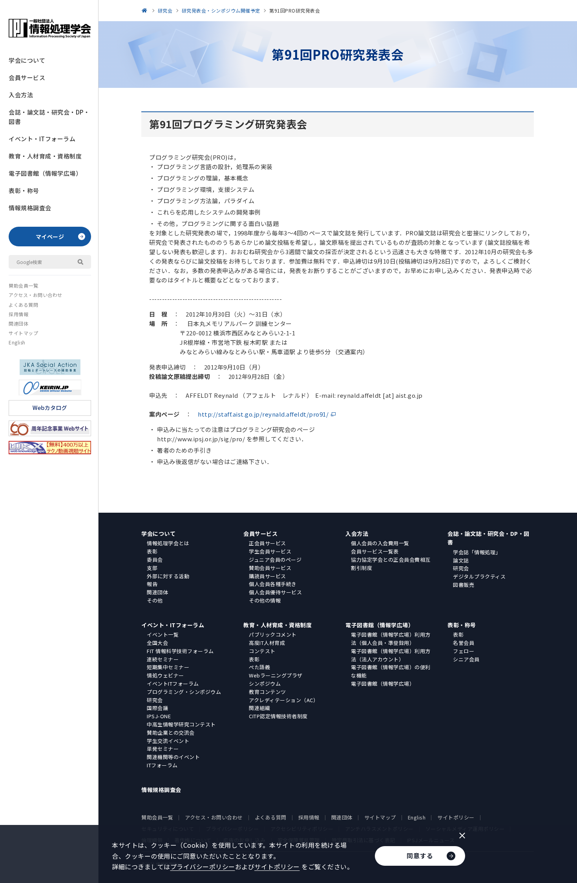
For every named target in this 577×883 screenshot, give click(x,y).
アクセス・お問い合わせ (35, 294)
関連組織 (259, 708)
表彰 (152, 551)
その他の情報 (265, 600)
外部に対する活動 (168, 576)
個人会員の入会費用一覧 (380, 543)
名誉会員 (463, 642)
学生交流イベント (168, 741)
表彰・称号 (24, 190)
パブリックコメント (273, 634)
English (17, 342)
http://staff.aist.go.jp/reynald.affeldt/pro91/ (263, 414)
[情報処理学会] (145, 10)
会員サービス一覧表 (375, 551)
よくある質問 (23, 304)
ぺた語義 (259, 667)
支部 (152, 568)
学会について (27, 60)
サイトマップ (23, 333)
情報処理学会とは (168, 543)
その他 (155, 600)
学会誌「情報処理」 (477, 552)
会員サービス (27, 77)
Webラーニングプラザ (276, 675)
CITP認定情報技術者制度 (278, 716)
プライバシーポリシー (202, 866)
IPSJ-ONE (159, 716)
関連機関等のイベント (173, 757)
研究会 (461, 568)
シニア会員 (466, 659)
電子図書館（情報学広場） (45, 173)
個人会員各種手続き (273, 584)
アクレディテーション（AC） (283, 700)
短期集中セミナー (168, 667)
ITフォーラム (162, 765)
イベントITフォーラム (173, 683)
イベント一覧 (163, 634)
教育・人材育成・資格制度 (45, 156)
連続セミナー (163, 659)
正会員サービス (267, 543)
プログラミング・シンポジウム (184, 691)
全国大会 (157, 642)
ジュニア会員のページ (275, 559)
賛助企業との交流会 (171, 732)
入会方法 (21, 95)
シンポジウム (265, 683)
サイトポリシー (456, 817)
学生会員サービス (270, 551)
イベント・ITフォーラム (42, 139)
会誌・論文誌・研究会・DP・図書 (49, 117)
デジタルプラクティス (479, 576)
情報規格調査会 (30, 208)
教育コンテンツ (267, 691)
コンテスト (262, 651)
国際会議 (157, 708)
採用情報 (18, 314)
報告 (152, 584)
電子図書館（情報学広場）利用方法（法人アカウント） (391, 655)
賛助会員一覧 (23, 285)
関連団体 (18, 323)
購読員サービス (267, 576)
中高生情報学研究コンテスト (181, 724)
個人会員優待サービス (275, 592)
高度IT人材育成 (267, 642)
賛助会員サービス (270, 568)
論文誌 (461, 560)
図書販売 (463, 584)
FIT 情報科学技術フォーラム (180, 651)
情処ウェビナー (165, 675)
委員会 (155, 559)
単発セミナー (163, 748)
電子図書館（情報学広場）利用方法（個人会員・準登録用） (391, 638)
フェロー (463, 651)
